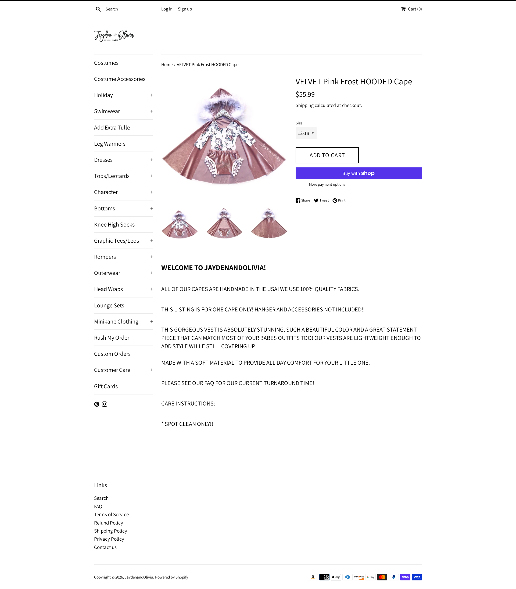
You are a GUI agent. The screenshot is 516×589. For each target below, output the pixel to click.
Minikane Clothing (123, 321)
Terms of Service (111, 514)
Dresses (123, 159)
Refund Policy (108, 522)
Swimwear (123, 111)
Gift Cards (106, 386)
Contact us (105, 547)
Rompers (123, 256)
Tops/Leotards (123, 175)
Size (299, 122)
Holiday (123, 95)
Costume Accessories (119, 78)
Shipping (305, 105)
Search (101, 498)
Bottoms (123, 208)
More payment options (327, 184)
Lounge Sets (109, 305)
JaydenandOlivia (139, 577)
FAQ (98, 506)
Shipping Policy (110, 530)
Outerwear (123, 272)
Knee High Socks (114, 224)
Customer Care (123, 369)
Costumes (106, 62)
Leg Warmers (110, 143)
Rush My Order (111, 337)
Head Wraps (123, 289)
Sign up (185, 9)
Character (123, 192)
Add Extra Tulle (112, 127)
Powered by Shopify (171, 577)
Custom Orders (112, 353)
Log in (167, 9)
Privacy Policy (109, 539)
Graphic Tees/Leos (123, 240)
